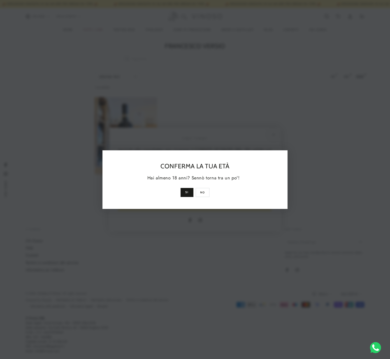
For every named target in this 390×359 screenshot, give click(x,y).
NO (202, 192)
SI (187, 192)
